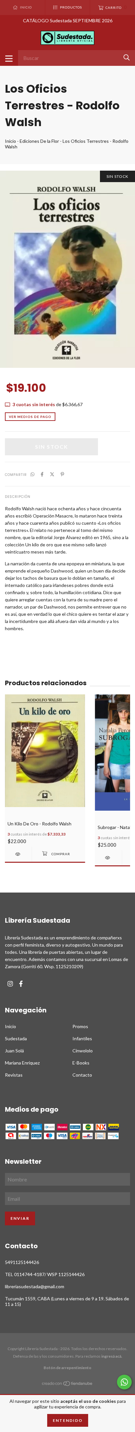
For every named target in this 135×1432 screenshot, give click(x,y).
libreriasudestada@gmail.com (34, 1286)
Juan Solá (14, 1050)
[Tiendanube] (67, 1384)
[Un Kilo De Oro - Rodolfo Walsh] (18, 854)
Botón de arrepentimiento (67, 1367)
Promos (80, 1026)
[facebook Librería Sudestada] (21, 983)
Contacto (82, 1075)
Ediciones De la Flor (39, 141)
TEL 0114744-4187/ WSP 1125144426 (45, 1274)
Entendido (68, 1420)
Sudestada (16, 1038)
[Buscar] (126, 57)
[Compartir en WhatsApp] (32, 474)
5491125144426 (22, 1262)
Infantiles (82, 1038)
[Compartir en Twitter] (52, 474)
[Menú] (9, 58)
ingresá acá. (111, 1356)
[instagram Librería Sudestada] (10, 983)
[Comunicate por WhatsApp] (124, 1382)
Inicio (10, 141)
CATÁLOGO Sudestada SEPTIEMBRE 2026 (67, 20)
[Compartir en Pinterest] (62, 474)
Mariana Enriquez (22, 1062)
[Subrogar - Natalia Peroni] (108, 857)
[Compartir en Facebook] (42, 474)
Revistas (14, 1075)
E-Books (80, 1062)
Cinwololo (82, 1050)
